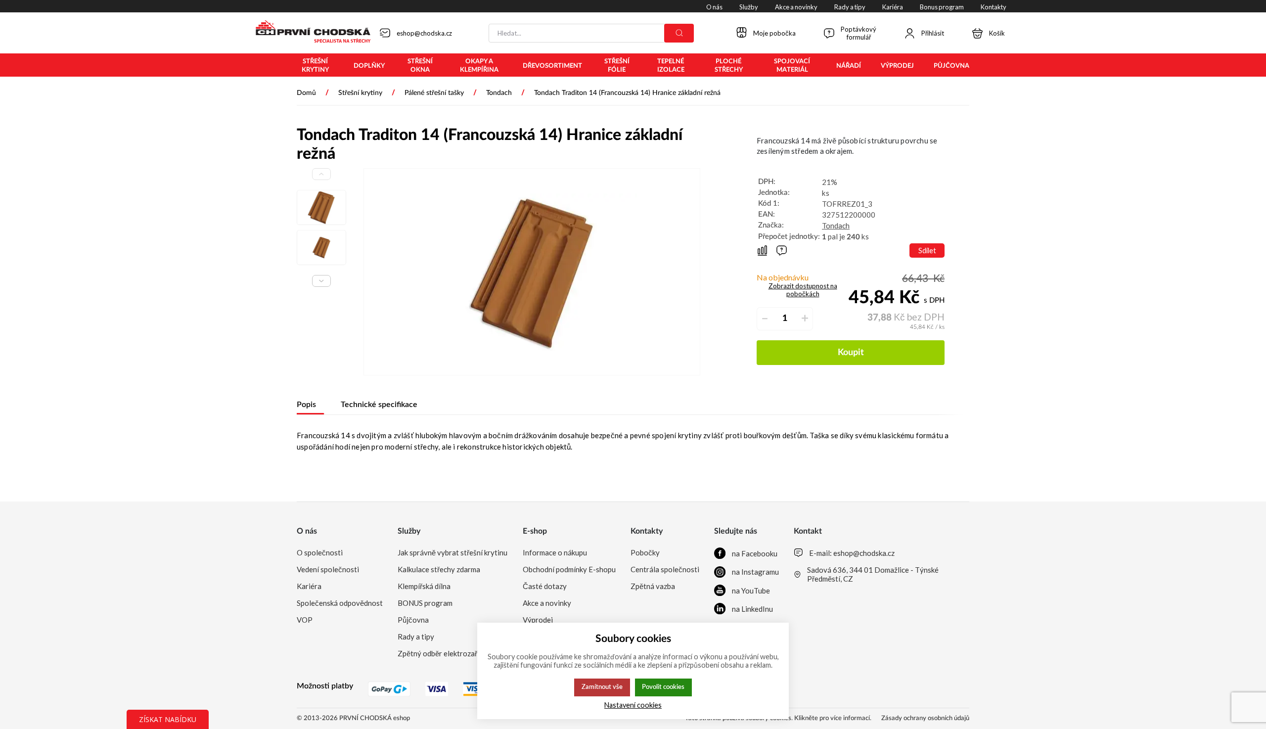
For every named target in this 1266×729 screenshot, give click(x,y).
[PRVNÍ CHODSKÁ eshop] (309, 32)
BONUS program (425, 602)
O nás (307, 531)
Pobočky (645, 552)
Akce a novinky (547, 602)
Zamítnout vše (602, 686)
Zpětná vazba (653, 586)
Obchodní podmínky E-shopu (569, 569)
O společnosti (320, 552)
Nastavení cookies (633, 705)
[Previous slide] (321, 174)
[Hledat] (679, 33)
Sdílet (927, 250)
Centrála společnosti (665, 569)
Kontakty (647, 531)
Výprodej (538, 619)
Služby (409, 531)
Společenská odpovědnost (340, 602)
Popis (306, 405)
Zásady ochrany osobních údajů (925, 718)
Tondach (836, 225)
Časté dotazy (545, 586)
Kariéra (309, 586)
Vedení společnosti (328, 569)
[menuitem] (315, 66)
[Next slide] (321, 281)
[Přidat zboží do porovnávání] (762, 250)
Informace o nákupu (555, 552)
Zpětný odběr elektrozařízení (445, 653)
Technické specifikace (379, 405)
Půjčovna (413, 619)
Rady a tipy (416, 636)
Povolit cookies (663, 686)
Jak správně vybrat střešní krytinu (452, 552)
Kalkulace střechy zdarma (439, 569)
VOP (305, 619)
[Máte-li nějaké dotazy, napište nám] (781, 250)
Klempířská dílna (424, 586)
